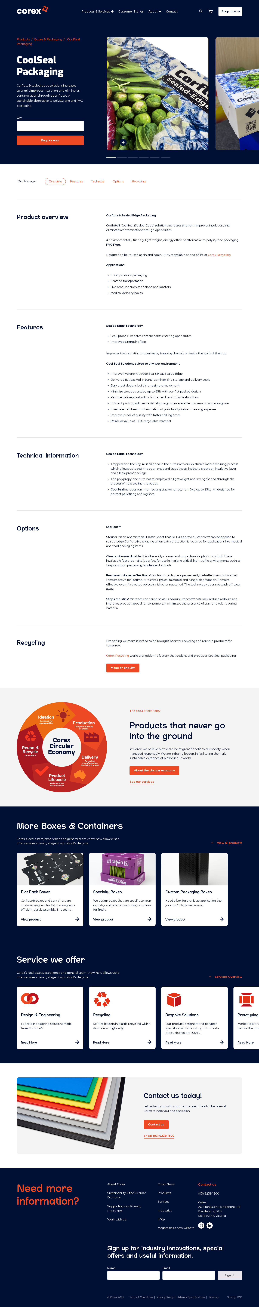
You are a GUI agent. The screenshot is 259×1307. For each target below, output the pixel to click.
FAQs (161, 1219)
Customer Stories (131, 11)
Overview (55, 181)
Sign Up (230, 1275)
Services (163, 1201)
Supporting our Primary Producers (124, 1209)
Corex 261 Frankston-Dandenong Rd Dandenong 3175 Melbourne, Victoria (219, 1209)
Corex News (166, 1184)
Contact (172, 11)
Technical (97, 181)
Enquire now (50, 140)
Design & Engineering (40, 1015)
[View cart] (210, 11)
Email (166, 1268)
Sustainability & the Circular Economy (126, 1195)
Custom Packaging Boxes (188, 892)
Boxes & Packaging (48, 39)
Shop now (229, 11)
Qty (19, 117)
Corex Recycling (117, 655)
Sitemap (214, 1297)
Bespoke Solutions (182, 1015)
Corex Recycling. (219, 255)
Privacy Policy (165, 1297)
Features (76, 181)
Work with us (116, 1219)
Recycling (139, 181)
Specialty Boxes (107, 892)
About (153, 11)
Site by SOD (234, 1297)
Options (118, 181)
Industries (165, 1210)
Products (23, 39)
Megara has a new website (176, 1228)
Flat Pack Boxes (35, 892)
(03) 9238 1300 (208, 1193)
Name (111, 1268)
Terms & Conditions (141, 1297)
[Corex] (32, 10)
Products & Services (95, 11)
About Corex (116, 1184)
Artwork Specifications (191, 1297)
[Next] (123, 142)
